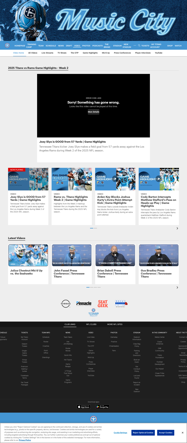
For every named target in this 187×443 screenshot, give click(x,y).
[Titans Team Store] (93, 312)
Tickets (24, 332)
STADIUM (136, 332)
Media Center (160, 337)
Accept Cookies (165, 433)
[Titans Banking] (84, 304)
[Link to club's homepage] (7, 45)
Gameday (113, 337)
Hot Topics (68, 360)
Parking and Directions (136, 353)
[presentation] (178, 228)
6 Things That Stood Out (68, 373)
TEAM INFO (46, 332)
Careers (183, 342)
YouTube (91, 375)
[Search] (139, 45)
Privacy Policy (25, 440)
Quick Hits (68, 355)
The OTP (91, 346)
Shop (183, 382)
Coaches (46, 346)
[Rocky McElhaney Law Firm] (121, 304)
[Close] (183, 433)
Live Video (91, 337)
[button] (93, 112)
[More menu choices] (135, 45)
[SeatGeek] (103, 304)
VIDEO (90, 332)
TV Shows (91, 342)
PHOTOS (114, 332)
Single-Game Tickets (24, 353)
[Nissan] (65, 304)
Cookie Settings (120, 433)
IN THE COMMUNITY (159, 332)
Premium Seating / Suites (24, 369)
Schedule (45, 337)
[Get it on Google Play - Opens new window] (102, 408)
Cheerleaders (114, 346)
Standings (46, 357)
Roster (46, 342)
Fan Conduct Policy (137, 369)
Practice (114, 342)
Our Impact (160, 369)
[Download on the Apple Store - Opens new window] (84, 407)
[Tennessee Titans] (93, 419)
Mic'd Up (91, 357)
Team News (68, 337)
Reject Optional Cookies (143, 433)
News (68, 332)
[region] (93, 433)
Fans (114, 350)
